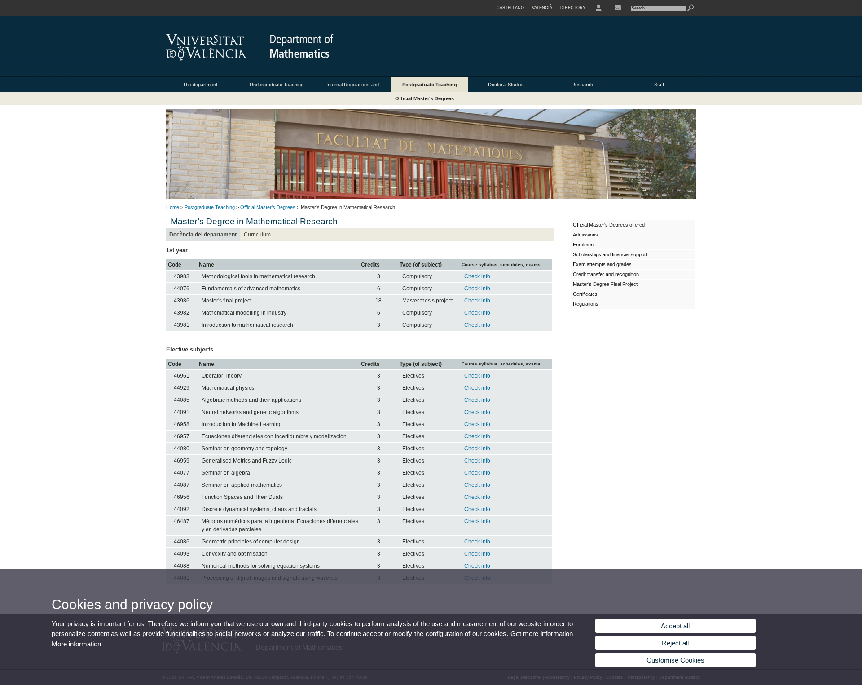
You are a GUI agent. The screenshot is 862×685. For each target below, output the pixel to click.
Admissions (585, 234)
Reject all (675, 643)
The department (200, 84)
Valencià (542, 7)
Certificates (585, 294)
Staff (659, 84)
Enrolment (584, 244)
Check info (477, 276)
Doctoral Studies (506, 84)
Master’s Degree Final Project (605, 284)
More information (76, 644)
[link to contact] (618, 8)
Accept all (675, 626)
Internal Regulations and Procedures (352, 87)
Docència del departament (203, 234)
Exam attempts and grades (602, 264)
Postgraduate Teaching (429, 84)
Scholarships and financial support (610, 254)
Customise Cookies (675, 660)
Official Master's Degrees (424, 98)
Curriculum (257, 234)
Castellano (510, 7)
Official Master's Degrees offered (609, 224)
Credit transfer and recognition (606, 274)
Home (172, 207)
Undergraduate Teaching (276, 84)
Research (582, 84)
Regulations (585, 304)
